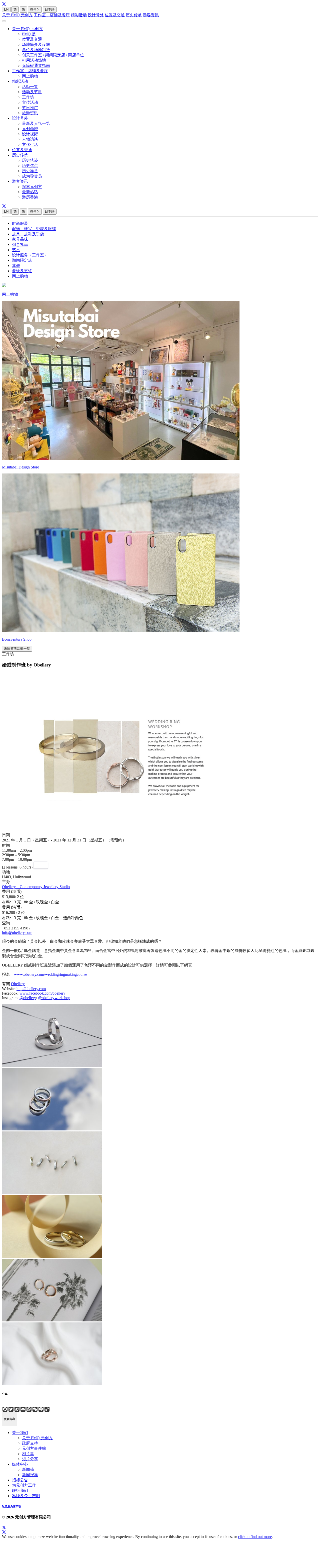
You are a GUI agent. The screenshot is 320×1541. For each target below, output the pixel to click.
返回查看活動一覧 (17, 648)
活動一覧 (30, 86)
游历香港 (30, 197)
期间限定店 (22, 260)
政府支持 (30, 1443)
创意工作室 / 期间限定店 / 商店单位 (53, 55)
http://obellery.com (31, 989)
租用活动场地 (34, 60)
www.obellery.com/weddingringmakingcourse (50, 974)
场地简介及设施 (36, 44)
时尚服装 (20, 223)
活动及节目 (32, 92)
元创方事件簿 (34, 1448)
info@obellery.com (17, 932)
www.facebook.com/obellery (42, 993)
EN (6, 9)
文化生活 (30, 144)
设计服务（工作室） (30, 255)
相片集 (28, 1454)
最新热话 (30, 192)
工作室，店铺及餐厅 (52, 15)
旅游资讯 (30, 113)
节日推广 (30, 108)
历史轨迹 (30, 160)
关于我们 (20, 1432)
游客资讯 (151, 15)
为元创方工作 (24, 1485)
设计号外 (96, 15)
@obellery (28, 998)
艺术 (16, 250)
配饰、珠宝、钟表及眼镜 (34, 229)
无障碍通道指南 (36, 65)
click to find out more (255, 1536)
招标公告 (20, 1480)
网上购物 (30, 76)
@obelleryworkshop (54, 998)
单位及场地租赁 (36, 50)
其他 (16, 265)
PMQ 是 (29, 34)
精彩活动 (79, 15)
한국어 (35, 9)
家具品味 (20, 239)
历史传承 (134, 15)
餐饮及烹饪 (22, 271)
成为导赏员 (32, 176)
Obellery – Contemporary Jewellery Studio (36, 887)
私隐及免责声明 (26, 1496)
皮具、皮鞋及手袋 (28, 234)
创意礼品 (20, 244)
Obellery (18, 984)
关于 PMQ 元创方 (17, 15)
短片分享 (30, 1459)
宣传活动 (30, 102)
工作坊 (28, 97)
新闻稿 (28, 1469)
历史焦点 (30, 165)
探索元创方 (32, 186)
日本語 (49, 9)
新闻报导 (30, 1475)
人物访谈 (30, 139)
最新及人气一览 (36, 123)
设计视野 (30, 134)
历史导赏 (30, 171)
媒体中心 (20, 1464)
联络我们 (20, 1490)
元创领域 (30, 129)
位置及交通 (115, 15)
